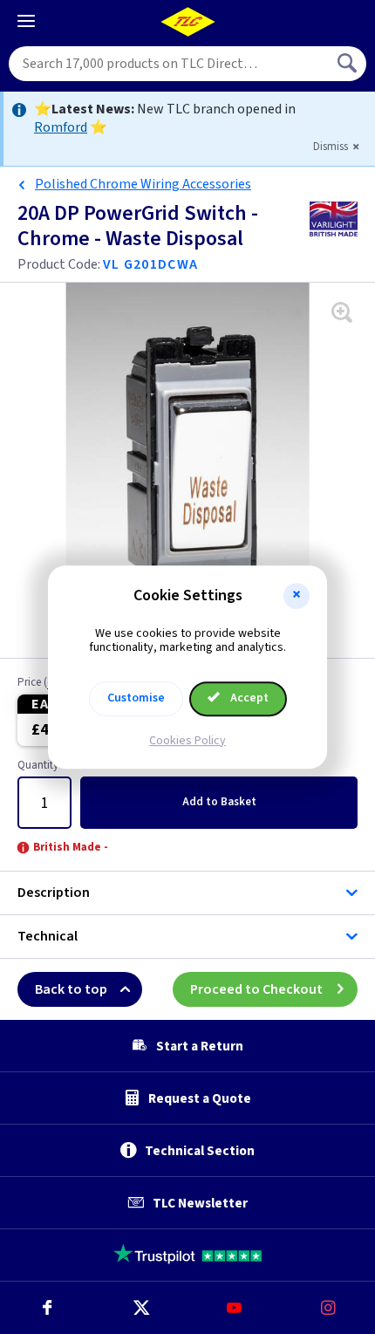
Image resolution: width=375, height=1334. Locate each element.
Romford (60, 127)
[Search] (348, 63)
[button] (296, 596)
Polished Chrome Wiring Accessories (143, 184)
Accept (248, 698)
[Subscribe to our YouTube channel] (235, 1308)
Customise (136, 698)
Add (219, 802)
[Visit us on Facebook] (47, 1308)
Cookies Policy (187, 740)
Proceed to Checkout (256, 989)
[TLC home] (187, 21)
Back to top (71, 989)
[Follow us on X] (141, 1308)
